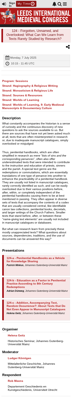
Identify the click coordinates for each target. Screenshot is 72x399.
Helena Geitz (16, 335)
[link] (54, 4)
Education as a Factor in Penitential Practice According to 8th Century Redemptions (36, 284)
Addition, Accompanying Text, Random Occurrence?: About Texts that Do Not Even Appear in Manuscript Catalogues (36, 306)
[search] (59, 3)
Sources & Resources (22, 95)
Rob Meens (15, 380)
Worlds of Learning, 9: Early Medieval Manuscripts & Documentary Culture (33, 106)
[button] (65, 4)
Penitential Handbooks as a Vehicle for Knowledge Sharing (36, 259)
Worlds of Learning (20, 99)
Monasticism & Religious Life (27, 90)
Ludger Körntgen (19, 358)
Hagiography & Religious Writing (30, 85)
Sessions (15, 81)
